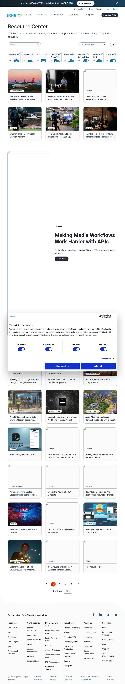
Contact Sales (79, 9)
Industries (69, 623)
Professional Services (13, 652)
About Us (88, 623)
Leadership (88, 637)
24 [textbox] (67, 591)
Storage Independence (32, 650)
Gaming (67, 661)
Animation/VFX (70, 637)
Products (12, 623)
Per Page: (58, 591)
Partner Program (95, 9)
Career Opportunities (89, 652)
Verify (10, 646)
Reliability (30, 656)
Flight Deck (12, 637)
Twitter (108, 614)
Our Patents (107, 661)
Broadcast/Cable (71, 642)
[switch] (48, 349)
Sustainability (89, 658)
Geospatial (68, 666)
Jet (9, 632)
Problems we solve (51, 624)
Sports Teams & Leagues (70, 655)
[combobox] (93, 44)
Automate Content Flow (52, 656)
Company (89, 14)
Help (107, 9)
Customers (57, 14)
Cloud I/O (49, 645)
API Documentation (108, 654)
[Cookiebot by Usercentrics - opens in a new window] (100, 316)
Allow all (98, 366)
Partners (87, 642)
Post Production (70, 632)
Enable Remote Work (51, 639)
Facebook (93, 614)
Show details (105, 358)
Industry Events (90, 632)
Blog (104, 627)
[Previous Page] (46, 584)
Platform (27, 14)
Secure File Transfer (49, 668)
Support (105, 649)
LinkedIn (100, 614)
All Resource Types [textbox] (87, 45)
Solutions (41, 14)
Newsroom (88, 628)
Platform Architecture (31, 629)
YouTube (116, 615)
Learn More (62, 259)
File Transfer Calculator (107, 633)
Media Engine (13, 642)
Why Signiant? (33, 623)
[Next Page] (78, 584)
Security (30, 644)
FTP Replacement (52, 662)
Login (115, 9)
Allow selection (62, 366)
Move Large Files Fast (52, 632)
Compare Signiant (33, 661)
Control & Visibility (34, 640)
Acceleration (31, 635)
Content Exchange (52, 650)
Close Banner (116, 3)
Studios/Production (72, 628)
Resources (74, 14)
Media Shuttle (13, 628)
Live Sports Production (68, 647)
